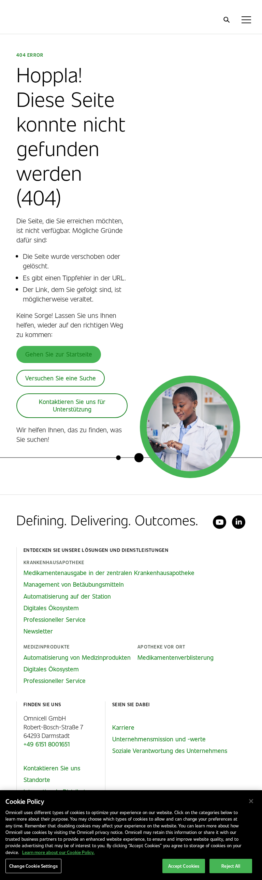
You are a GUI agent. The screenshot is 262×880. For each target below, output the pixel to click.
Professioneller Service (55, 619)
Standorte (37, 780)
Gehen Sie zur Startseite (58, 354)
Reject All (230, 866)
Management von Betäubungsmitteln (74, 584)
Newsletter (38, 631)
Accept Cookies (184, 866)
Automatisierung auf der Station (67, 596)
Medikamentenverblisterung (175, 657)
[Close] (251, 801)
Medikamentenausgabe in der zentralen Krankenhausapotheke (109, 573)
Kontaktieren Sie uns (52, 768)
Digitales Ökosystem (51, 608)
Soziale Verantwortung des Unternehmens (169, 750)
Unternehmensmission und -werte (159, 739)
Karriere (123, 727)
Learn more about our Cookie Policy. (58, 852)
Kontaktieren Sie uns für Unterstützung (72, 405)
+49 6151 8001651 (47, 744)
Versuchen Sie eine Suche (60, 378)
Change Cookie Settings (33, 866)
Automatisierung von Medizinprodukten (77, 657)
